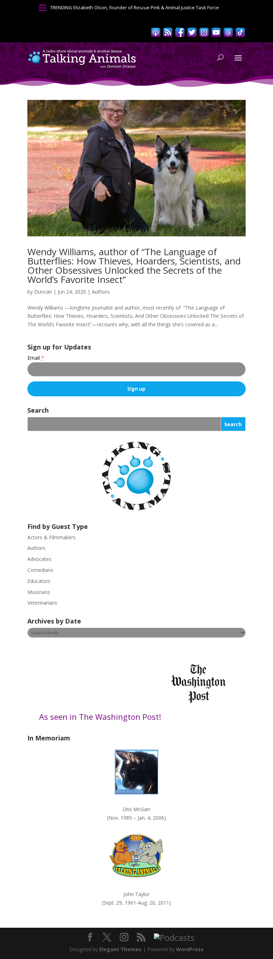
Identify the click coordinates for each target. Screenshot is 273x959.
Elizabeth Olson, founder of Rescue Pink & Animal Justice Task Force (146, 7)
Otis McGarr (136, 809)
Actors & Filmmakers (51, 537)
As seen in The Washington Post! (101, 716)
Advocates (39, 559)
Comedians (40, 570)
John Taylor (136, 894)
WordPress (190, 949)
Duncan (43, 291)
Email (35, 357)
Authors (101, 291)
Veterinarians (42, 602)
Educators (38, 581)
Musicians (38, 592)
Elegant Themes (120, 949)
